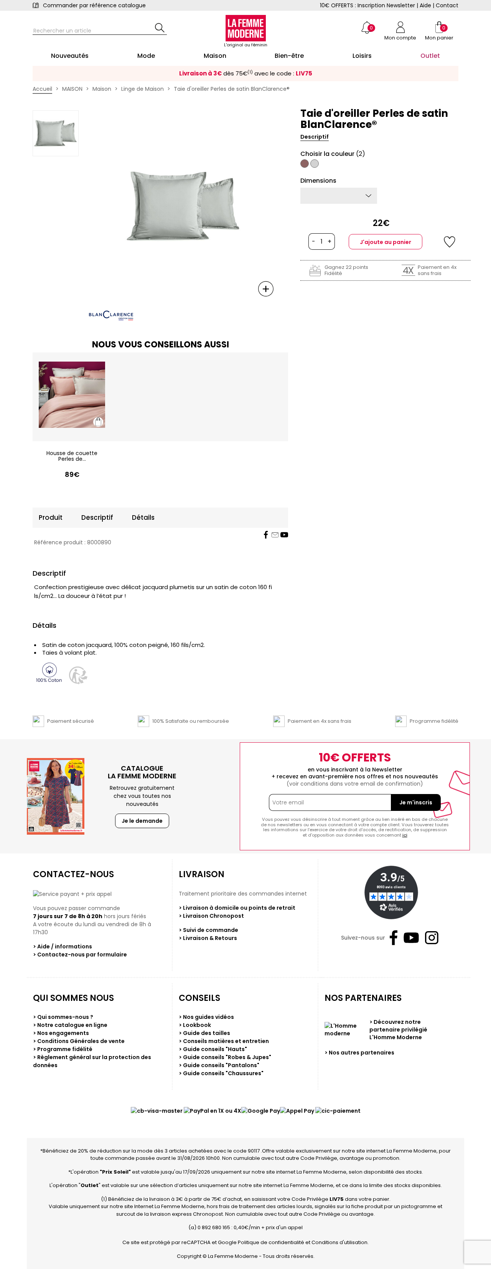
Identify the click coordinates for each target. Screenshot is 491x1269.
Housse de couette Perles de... (71, 456)
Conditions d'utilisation (339, 1242)
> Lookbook (195, 1025)
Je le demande (142, 821)
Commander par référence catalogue (94, 5)
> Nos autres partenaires (359, 1052)
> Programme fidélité (62, 1049)
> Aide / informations (62, 946)
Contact (447, 5)
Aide (425, 5)
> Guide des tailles (204, 1033)
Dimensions (318, 181)
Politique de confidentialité (271, 1242)
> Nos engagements (61, 1033)
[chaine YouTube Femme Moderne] (284, 535)
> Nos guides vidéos (206, 1017)
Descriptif (314, 137)
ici (404, 835)
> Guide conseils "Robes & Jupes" (225, 1057)
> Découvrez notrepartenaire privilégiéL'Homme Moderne (398, 1029)
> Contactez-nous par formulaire (80, 954)
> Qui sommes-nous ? (63, 1017)
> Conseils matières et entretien (224, 1041)
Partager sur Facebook (266, 535)
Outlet (90, 1185)
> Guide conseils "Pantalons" (219, 1065)
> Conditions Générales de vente (79, 1041)
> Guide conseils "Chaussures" (221, 1073)
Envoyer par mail (275, 535)
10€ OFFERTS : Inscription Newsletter (367, 5)
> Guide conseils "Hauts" (213, 1049)
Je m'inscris (415, 802)
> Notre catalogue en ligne (70, 1025)
